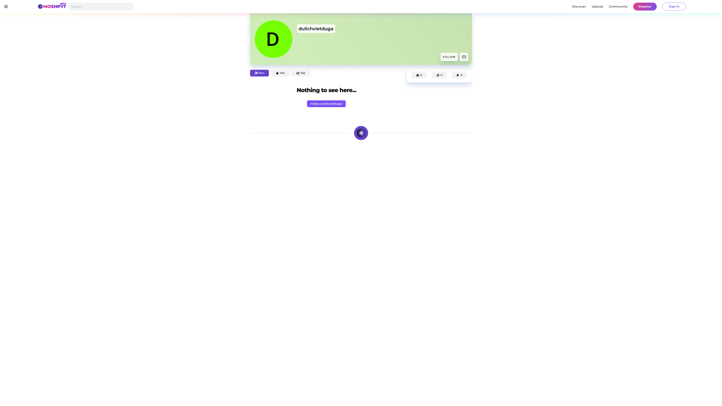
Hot (282, 73)
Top (302, 73)
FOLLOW (449, 56)
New (261, 73)
